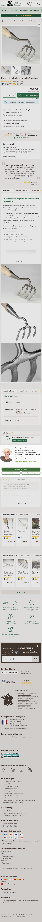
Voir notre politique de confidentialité (25, 461)
